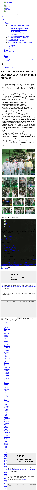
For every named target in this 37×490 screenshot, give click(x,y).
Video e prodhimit (9, 51)
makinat (13, 45)
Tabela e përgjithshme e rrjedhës (19, 28)
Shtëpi (6, 22)
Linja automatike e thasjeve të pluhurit (18, 37)
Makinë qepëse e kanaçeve (18, 33)
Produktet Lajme (8, 67)
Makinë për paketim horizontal (16, 40)
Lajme (6, 50)
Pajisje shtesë (14, 34)
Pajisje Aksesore (12, 47)
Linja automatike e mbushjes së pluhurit (18, 36)
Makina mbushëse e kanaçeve (19, 30)
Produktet (6, 23)
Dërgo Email (4, 268)
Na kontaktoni (8, 53)
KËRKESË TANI (6, 239)
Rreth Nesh (7, 48)
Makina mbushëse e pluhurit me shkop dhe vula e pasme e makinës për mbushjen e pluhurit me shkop (18, 264)
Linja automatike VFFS (14, 39)
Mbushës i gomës (15, 31)
